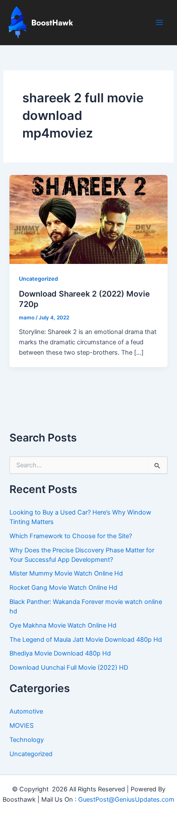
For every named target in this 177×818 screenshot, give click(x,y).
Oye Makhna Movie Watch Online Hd (62, 625)
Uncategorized (38, 279)
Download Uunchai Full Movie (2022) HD (68, 667)
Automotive (26, 711)
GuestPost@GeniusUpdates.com (126, 799)
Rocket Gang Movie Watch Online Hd (63, 587)
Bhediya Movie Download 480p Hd (60, 653)
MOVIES (21, 725)
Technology (26, 740)
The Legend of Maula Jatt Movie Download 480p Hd (85, 639)
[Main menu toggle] (159, 22)
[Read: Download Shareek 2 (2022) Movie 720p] (88, 219)
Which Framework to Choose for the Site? (70, 536)
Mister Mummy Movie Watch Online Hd (66, 573)
